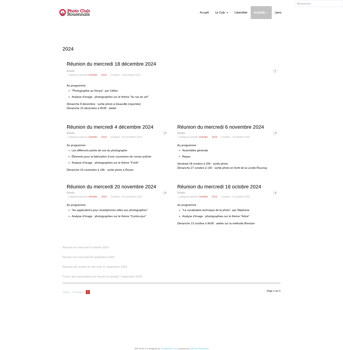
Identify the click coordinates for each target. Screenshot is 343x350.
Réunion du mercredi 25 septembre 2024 (88, 257)
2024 (104, 75)
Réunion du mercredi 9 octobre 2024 (86, 247)
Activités (93, 75)
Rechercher (287, 3)
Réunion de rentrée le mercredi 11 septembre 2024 (95, 266)
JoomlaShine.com (169, 348)
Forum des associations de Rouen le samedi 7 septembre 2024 (102, 276)
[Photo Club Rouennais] (74, 12)
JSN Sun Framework (199, 348)
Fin (118, 292)
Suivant (110, 292)
